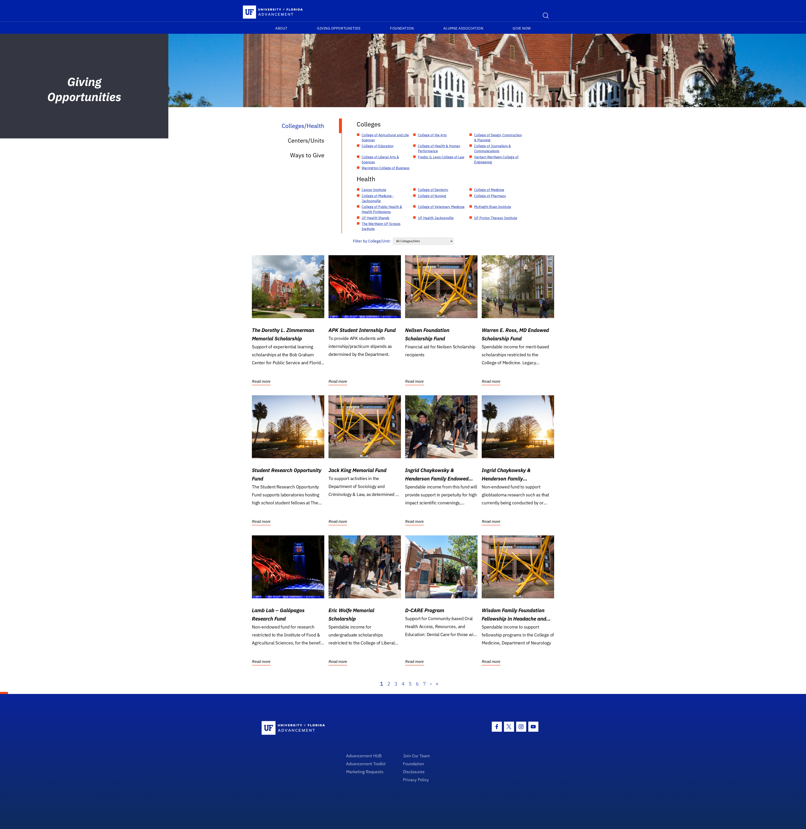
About (281, 28)
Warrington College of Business (386, 168)
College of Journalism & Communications (492, 148)
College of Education (377, 146)
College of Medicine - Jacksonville (378, 198)
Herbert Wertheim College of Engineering (496, 159)
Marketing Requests (364, 771)
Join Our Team (416, 756)
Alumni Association (463, 28)
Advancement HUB (364, 756)
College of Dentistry (433, 190)
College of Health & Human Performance (439, 148)
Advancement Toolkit (366, 764)
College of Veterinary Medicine (441, 207)
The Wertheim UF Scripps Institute (381, 226)
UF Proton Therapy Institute (495, 218)
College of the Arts (432, 135)
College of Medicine (489, 190)
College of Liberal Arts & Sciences (380, 159)
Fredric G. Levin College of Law (441, 157)
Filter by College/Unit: (372, 241)
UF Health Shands (375, 218)
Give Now (522, 28)
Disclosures (414, 771)
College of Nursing (432, 196)
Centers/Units (306, 140)
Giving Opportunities (339, 28)
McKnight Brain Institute (492, 207)
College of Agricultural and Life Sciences (385, 137)
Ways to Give (307, 155)
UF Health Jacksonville (436, 218)
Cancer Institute (374, 190)
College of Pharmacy (490, 196)
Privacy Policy (416, 779)
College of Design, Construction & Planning (498, 137)
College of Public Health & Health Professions (382, 209)
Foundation (402, 28)
